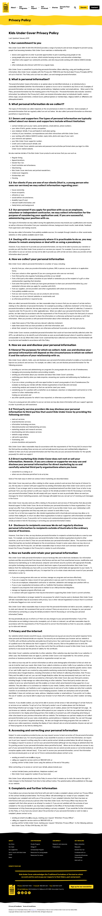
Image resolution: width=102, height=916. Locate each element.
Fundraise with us (80, 852)
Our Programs (23, 7)
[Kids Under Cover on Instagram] (29, 892)
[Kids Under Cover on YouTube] (25, 892)
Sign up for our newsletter (81, 887)
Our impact (34, 7)
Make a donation (79, 844)
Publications (56, 847)
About (13, 8)
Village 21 (33, 847)
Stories (55, 8)
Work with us (78, 860)
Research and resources (60, 844)
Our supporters (13, 849)
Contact (94, 7)
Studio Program (35, 844)
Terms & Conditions (29, 906)
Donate (83, 7)
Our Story (11, 844)
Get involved (44, 7)
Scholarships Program (37, 849)
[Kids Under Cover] (6, 7)
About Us (34, 910)
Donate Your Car (65, 7)
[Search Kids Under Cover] (75, 7)
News (10, 857)
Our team (11, 847)
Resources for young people (39, 852)
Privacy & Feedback (15, 906)
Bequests (77, 847)
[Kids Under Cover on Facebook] (18, 892)
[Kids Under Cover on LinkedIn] (22, 892)
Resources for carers (37, 855)
